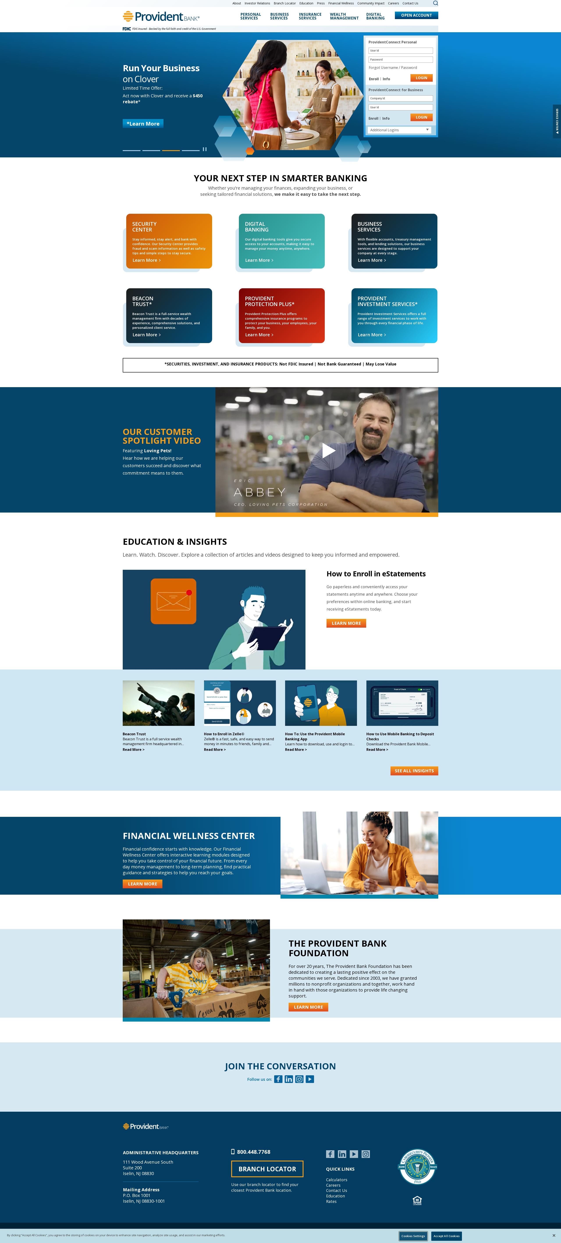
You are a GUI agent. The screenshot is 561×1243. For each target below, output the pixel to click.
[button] (131, 150)
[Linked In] (289, 1080)
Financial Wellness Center (189, 836)
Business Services (279, 16)
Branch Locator (285, 3)
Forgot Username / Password (393, 67)
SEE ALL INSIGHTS (414, 771)
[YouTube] (354, 1153)
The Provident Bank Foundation (338, 948)
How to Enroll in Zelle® (224, 734)
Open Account (416, 15)
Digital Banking (375, 16)
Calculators (336, 1179)
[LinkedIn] (342, 1153)
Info (386, 79)
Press (321, 3)
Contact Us (410, 3)
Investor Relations (257, 3)
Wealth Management (344, 16)
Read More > (134, 749)
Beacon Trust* (132, 293)
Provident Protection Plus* (252, 293)
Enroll (374, 79)
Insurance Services (310, 16)
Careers (393, 3)
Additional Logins (384, 130)
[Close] (554, 1235)
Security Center (132, 219)
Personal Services (250, 16)
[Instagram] (299, 1080)
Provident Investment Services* (369, 293)
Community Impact (371, 3)
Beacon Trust (134, 734)
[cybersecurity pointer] (417, 1166)
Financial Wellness (341, 3)
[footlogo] (146, 1126)
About (237, 3)
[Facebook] (278, 1080)
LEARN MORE (144, 127)
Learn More (145, 260)
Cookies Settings (413, 1236)
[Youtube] (310, 1080)
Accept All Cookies (447, 1236)
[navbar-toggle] (326, 450)
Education (306, 3)
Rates (331, 1201)
